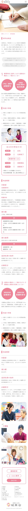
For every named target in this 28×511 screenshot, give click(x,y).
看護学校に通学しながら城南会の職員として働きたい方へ (14, 59)
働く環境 (4, 492)
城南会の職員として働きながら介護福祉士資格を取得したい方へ (14, 65)
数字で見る (5, 498)
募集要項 (14, 471)
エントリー (17, 491)
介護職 (4, 489)
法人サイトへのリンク (19, 496)
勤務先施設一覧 (6, 493)
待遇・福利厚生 (6, 495)
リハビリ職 (5, 491)
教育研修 (17, 486)
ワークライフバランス (7, 496)
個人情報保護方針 (18, 493)
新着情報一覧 (17, 492)
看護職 (4, 488)
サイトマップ (17, 495)
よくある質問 (14, 476)
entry (14, 480)
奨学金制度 (5, 499)
